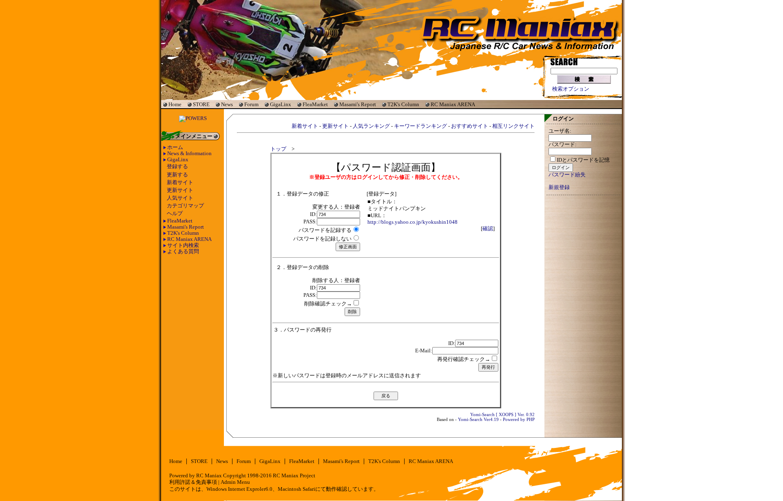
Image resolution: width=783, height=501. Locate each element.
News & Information (189, 153)
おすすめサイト (469, 126)
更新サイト (180, 190)
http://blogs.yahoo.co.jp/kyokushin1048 (412, 222)
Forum (251, 104)
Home (174, 104)
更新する (177, 175)
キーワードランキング (420, 126)
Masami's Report (357, 104)
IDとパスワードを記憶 (583, 160)
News (227, 104)
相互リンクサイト (513, 126)
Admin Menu (235, 482)
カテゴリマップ (185, 206)
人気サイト (180, 198)
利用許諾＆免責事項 (193, 482)
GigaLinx (280, 104)
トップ (278, 149)
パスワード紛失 (567, 175)
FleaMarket (315, 104)
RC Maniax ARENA (453, 104)
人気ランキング (371, 126)
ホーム (175, 147)
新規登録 (559, 187)
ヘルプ (175, 213)
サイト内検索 (183, 245)
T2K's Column (403, 104)
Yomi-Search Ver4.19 (478, 419)
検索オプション (570, 89)
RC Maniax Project (294, 476)
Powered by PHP (519, 419)
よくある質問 (183, 251)
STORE (201, 104)
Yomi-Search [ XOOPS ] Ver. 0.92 (502, 414)
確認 (487, 229)
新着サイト (180, 182)
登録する (177, 166)
